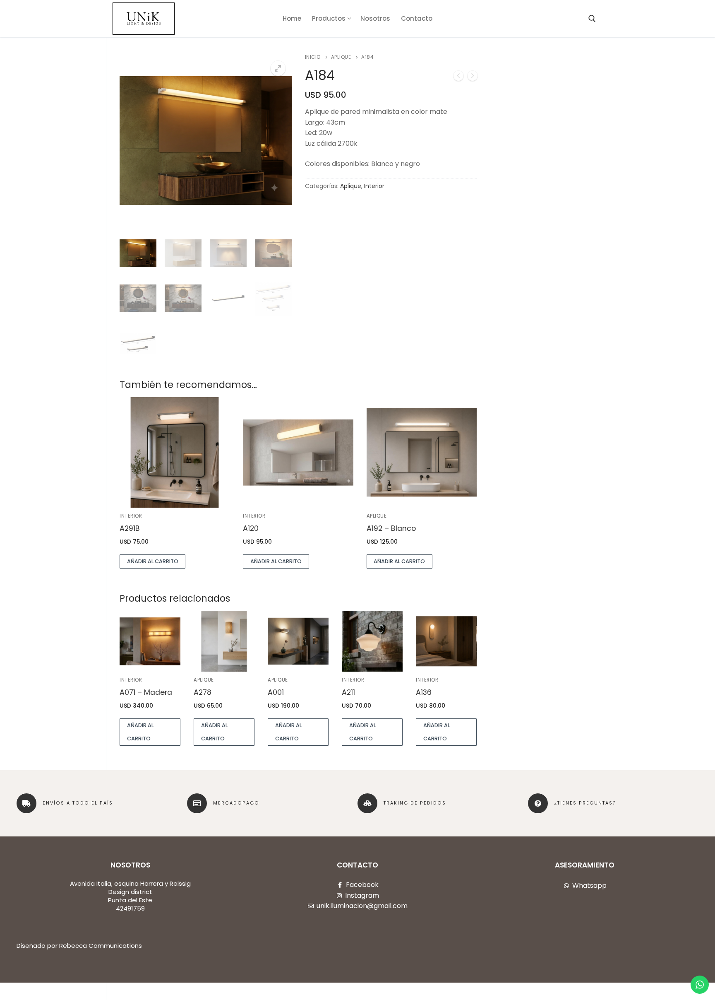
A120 (251, 528)
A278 (202, 692)
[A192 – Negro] (472, 77)
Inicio (313, 57)
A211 (348, 692)
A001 (276, 692)
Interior (374, 186)
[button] (278, 68)
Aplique (341, 57)
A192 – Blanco (391, 528)
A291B (130, 528)
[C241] (458, 77)
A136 (424, 692)
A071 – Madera (146, 692)
